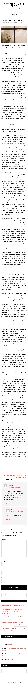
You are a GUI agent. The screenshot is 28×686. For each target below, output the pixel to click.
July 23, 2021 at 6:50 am (14, 487)
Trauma (18, 464)
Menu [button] (15, 14)
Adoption (10, 659)
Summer (9, 641)
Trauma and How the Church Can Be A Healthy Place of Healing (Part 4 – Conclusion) (12, 611)
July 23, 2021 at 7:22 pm (17, 511)
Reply (5, 503)
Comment (4, 539)
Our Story (13, 464)
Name (3, 561)
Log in (19, 682)
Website (3, 578)
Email (3, 569)
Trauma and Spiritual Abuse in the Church (12, 605)
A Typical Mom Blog (14, 5)
